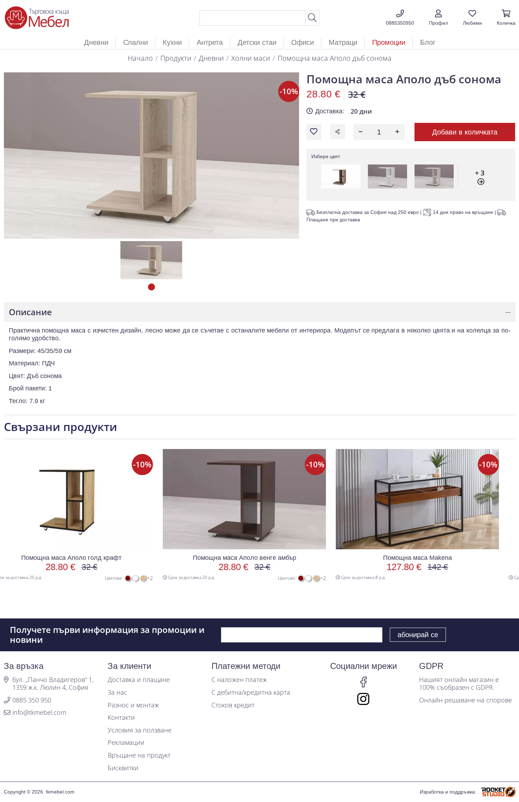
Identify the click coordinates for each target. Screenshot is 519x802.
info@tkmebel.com (39, 713)
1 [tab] (151, 287)
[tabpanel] (151, 260)
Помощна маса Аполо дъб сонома (335, 58)
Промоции (388, 42)
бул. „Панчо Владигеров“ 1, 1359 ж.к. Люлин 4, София (53, 683)
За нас (117, 692)
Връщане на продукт (139, 755)
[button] (438, 18)
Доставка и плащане (139, 680)
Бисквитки (123, 768)
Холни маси (250, 58)
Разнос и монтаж (133, 705)
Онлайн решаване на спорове (465, 700)
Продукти (175, 58)
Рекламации (126, 743)
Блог (427, 42)
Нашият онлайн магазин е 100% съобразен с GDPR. (459, 683)
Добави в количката (464, 132)
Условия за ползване (140, 730)
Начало (140, 58)
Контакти (121, 718)
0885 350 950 (31, 700)
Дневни (211, 58)
